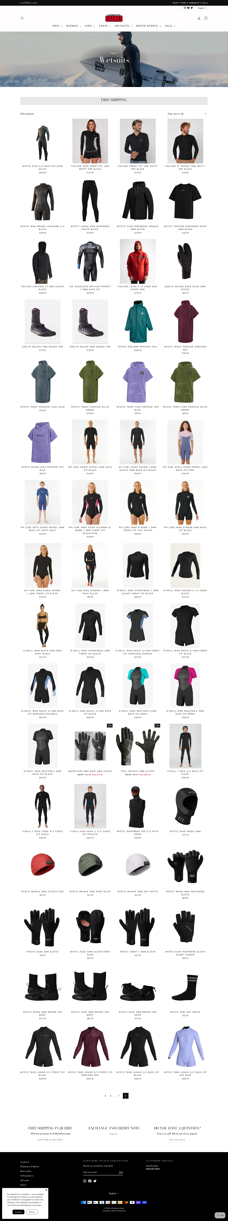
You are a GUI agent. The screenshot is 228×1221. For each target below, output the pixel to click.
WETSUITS (122, 26)
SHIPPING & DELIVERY (50, 1140)
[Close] (46, 1190)
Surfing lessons (26, 1175)
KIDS (89, 26)
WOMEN (72, 26)
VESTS (104, 26)
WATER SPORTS (147, 26)
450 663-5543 (177, 1140)
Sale (169, 26)
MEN (56, 26)
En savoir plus (35, 1205)
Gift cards (24, 1180)
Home (113, 53)
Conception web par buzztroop (114, 1211)
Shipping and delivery (29, 1166)
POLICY (114, 1134)
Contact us (24, 1162)
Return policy (26, 1171)
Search (23, 1185)
